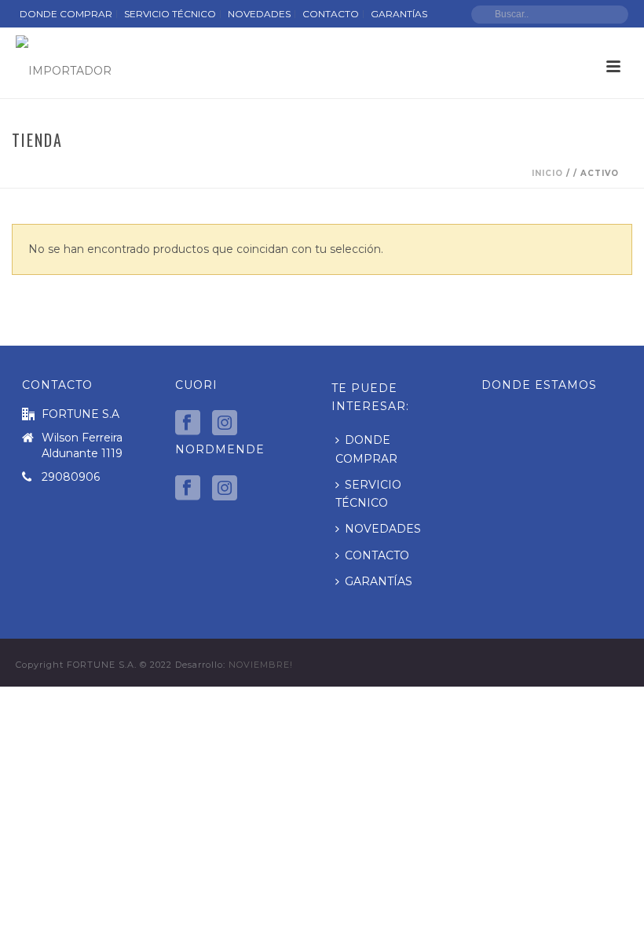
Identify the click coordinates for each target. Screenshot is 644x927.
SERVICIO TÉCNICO (368, 494)
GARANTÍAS (378, 581)
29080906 (71, 477)
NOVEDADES (383, 529)
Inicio (547, 173)
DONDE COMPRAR (366, 449)
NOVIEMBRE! (261, 664)
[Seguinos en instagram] (224, 423)
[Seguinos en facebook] (187, 423)
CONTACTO (377, 555)
